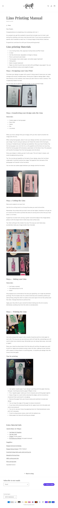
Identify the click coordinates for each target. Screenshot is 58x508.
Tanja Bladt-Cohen (30, 504)
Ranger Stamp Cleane (12, 449)
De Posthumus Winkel (15, 438)
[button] (3, 6)
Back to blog (30, 473)
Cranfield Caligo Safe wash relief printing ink (18, 452)
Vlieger (11, 436)
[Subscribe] (27, 484)
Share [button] (9, 25)
